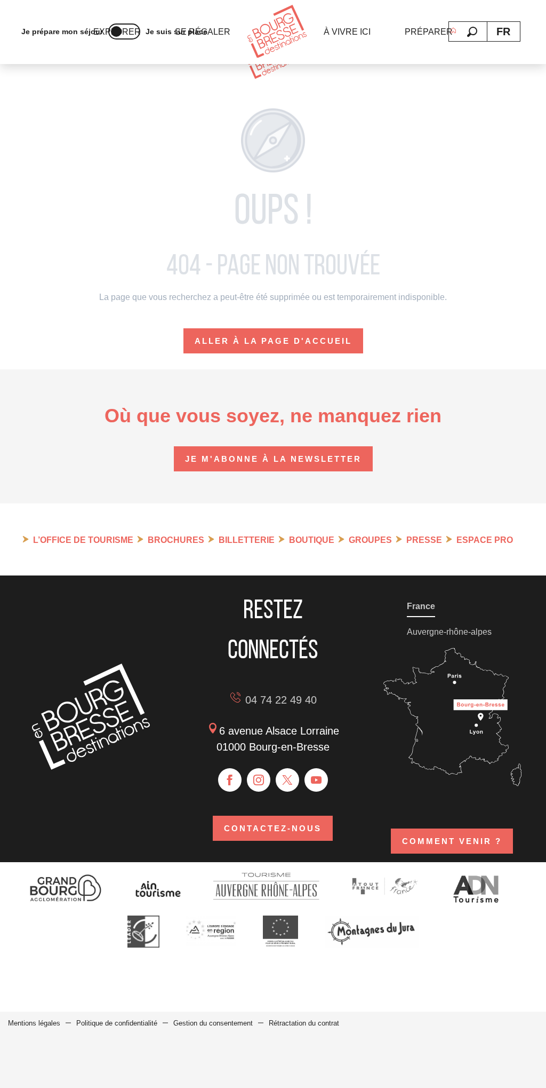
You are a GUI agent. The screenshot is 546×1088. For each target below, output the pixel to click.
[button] (472, 31)
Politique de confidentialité (116, 1023)
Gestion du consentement (213, 1023)
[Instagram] (258, 780)
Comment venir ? (452, 841)
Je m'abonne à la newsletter (273, 458)
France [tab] (421, 606)
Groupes (370, 540)
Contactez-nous (273, 828)
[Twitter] (287, 780)
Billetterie (247, 540)
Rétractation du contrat (304, 1023)
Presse (424, 540)
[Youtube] (316, 780)
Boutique (311, 540)
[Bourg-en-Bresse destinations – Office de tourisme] (91, 766)
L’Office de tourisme (83, 540)
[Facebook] (230, 780)
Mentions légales (34, 1023)
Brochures (176, 540)
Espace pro (484, 540)
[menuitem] (277, 32)
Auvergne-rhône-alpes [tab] (449, 631)
